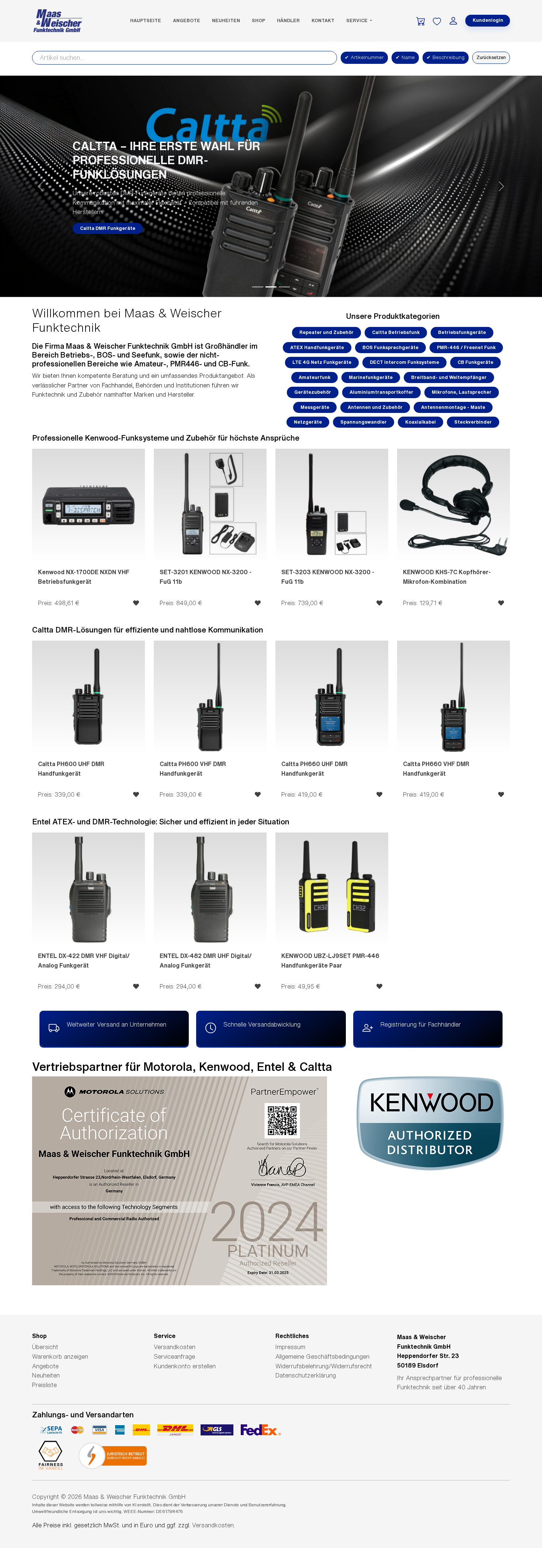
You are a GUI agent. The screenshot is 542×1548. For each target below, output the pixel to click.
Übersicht (45, 1347)
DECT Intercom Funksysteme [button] (404, 362)
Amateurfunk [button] (314, 377)
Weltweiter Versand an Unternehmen (116, 1024)
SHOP (258, 20)
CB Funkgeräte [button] (475, 362)
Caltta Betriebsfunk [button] (396, 332)
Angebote (186, 20)
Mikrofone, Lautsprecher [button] (461, 392)
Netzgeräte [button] (308, 422)
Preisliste (44, 1385)
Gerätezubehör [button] (312, 392)
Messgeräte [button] (314, 407)
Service (357, 20)
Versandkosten (174, 1347)
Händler (288, 20)
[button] (40, 186)
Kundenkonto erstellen (185, 1366)
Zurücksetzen (491, 57)
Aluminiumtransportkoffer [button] (381, 392)
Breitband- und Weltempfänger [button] (449, 377)
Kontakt (323, 20)
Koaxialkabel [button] (420, 422)
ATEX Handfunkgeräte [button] (317, 347)
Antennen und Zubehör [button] (375, 407)
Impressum (290, 1347)
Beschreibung (446, 57)
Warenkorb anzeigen (60, 1356)
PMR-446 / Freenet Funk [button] (466, 347)
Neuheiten (226, 20)
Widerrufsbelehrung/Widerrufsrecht (323, 1366)
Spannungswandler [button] (363, 422)
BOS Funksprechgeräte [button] (390, 347)
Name (405, 57)
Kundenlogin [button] (488, 20)
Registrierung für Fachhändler (421, 1024)
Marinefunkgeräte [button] (371, 377)
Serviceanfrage (174, 1356)
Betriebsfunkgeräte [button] (462, 332)
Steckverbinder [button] (473, 422)
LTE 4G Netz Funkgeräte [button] (321, 362)
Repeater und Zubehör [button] (326, 332)
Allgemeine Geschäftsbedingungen (322, 1356)
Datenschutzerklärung (305, 1375)
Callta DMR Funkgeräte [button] (107, 228)
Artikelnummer (364, 57)
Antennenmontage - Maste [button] (453, 407)
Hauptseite (145, 20)
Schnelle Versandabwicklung (261, 1024)
